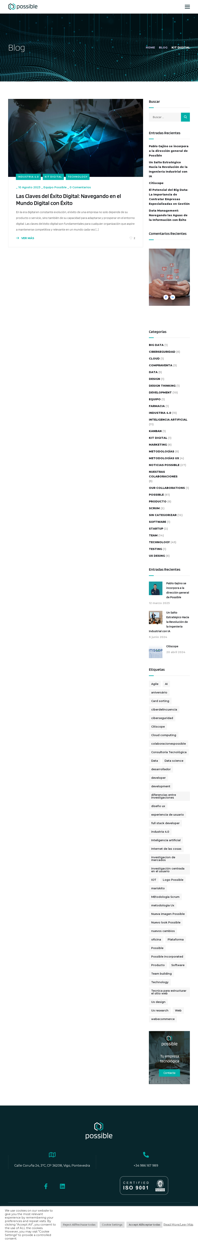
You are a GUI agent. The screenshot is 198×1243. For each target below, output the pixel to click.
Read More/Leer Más (178, 1224)
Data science (174, 760)
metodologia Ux (162, 905)
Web (178, 1010)
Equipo (155, 399)
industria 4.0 (160, 831)
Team (153, 535)
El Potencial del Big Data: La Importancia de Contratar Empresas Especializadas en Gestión (169, 197)
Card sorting (160, 701)
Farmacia (157, 406)
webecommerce (163, 1019)
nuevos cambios (163, 931)
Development (160, 392)
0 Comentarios (80, 187)
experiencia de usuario (167, 814)
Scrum (154, 508)
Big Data (156, 345)
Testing (155, 549)
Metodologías (161, 451)
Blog (163, 47)
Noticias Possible (164, 465)
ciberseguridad (162, 352)
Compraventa (160, 365)
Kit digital (53, 176)
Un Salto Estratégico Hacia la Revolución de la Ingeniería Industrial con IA (168, 169)
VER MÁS (27, 238)
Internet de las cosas (166, 849)
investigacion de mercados (163, 859)
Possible (156, 494)
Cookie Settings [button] (112, 1224)
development (160, 786)
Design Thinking (162, 385)
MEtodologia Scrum (165, 897)
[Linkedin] (62, 1186)
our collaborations (167, 488)
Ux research (159, 1010)
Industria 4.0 (28, 176)
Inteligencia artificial (166, 840)
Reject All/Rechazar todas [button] (79, 1224)
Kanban (155, 431)
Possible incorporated (167, 956)
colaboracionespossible (168, 743)
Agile (154, 684)
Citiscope (156, 183)
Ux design (158, 1002)
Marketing (158, 444)
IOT (153, 880)
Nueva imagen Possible (168, 914)
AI (166, 684)
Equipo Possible (55, 187)
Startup (156, 528)
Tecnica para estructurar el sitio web (168, 992)
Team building (161, 973)
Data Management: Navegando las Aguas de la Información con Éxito (168, 215)
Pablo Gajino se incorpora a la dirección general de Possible (169, 150)
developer (158, 778)
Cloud (154, 358)
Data (153, 372)
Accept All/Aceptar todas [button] (144, 1224)
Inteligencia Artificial (168, 419)
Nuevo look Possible (165, 922)
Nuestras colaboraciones (163, 474)
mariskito (158, 888)
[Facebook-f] (45, 1186)
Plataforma (176, 939)
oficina (156, 939)
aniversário (159, 692)
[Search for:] (169, 117)
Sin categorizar (163, 515)
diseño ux (158, 806)
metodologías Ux (164, 458)
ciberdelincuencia (164, 709)
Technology (78, 176)
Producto (157, 501)
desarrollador (161, 769)
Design (154, 379)
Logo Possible (173, 880)
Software (157, 522)
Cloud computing (163, 735)
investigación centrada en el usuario (167, 870)
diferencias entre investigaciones (163, 796)
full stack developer (165, 823)
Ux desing (157, 556)
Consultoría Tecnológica (169, 752)
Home (150, 47)
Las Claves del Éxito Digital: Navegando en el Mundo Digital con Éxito (68, 199)
